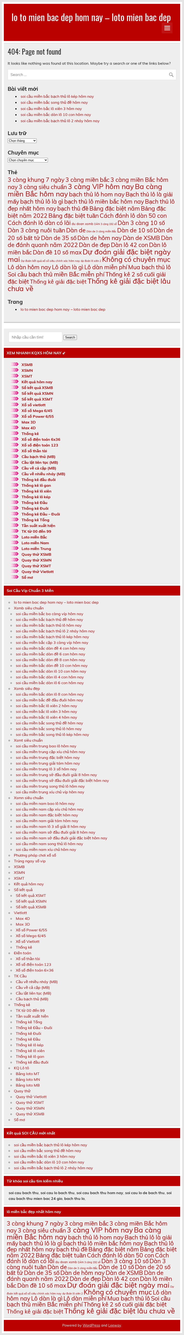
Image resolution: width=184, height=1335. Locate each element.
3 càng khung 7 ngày (36, 179)
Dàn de (76, 230)
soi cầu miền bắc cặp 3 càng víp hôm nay (52, 642)
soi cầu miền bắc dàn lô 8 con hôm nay (50, 694)
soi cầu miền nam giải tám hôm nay (47, 820)
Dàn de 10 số (135, 230)
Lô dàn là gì (67, 267)
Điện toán (22, 953)
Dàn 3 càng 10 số (141, 222)
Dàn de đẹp (94, 244)
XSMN (27, 370)
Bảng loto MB (28, 1085)
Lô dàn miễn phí (105, 267)
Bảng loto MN (28, 1079)
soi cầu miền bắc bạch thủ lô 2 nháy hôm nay (60, 120)
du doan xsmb (82, 224)
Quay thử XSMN (37, 560)
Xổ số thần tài (34, 450)
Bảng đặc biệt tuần (73, 215)
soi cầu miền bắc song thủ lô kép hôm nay (52, 734)
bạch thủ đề (72, 208)
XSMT (27, 376)
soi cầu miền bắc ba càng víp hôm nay (49, 613)
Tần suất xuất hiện (38, 525)
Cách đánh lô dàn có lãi (39, 222)
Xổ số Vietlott (28, 941)
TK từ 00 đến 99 (36, 531)
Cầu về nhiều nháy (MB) (43, 473)
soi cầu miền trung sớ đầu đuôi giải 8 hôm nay (56, 774)
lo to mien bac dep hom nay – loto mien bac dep (91, 17)
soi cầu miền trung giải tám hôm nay (48, 763)
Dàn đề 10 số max (57, 252)
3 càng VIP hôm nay (101, 186)
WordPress (91, 1325)
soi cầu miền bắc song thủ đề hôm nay (54, 102)
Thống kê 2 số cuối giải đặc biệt (125, 1304)
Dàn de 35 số (58, 237)
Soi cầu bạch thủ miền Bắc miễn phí (56, 274)
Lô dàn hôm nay (29, 267)
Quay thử (22, 1091)
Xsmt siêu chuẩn (28, 740)
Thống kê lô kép (36, 496)
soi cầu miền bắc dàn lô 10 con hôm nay (56, 114)
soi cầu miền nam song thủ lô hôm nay (49, 843)
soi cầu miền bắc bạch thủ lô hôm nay (49, 625)
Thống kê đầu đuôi (39, 479)
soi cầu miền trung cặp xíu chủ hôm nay (50, 751)
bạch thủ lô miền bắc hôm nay (104, 201)
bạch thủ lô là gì (41, 201)
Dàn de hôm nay (99, 237)
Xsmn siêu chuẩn (28, 797)
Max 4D (29, 427)
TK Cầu (20, 976)
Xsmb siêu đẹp (27, 688)
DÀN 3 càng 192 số (105, 224)
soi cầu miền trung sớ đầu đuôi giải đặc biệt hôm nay (62, 780)
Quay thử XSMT (36, 565)
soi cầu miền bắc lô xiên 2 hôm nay (46, 705)
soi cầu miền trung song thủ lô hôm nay (50, 786)
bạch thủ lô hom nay (97, 194)
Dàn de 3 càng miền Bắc (101, 231)
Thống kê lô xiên (37, 491)
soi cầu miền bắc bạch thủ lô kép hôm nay (57, 96)
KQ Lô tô (21, 1068)
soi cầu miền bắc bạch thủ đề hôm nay (49, 619)
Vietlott (20, 912)
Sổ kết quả (23, 889)
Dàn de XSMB (141, 237)
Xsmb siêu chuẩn (29, 608)
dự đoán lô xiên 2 (91, 261)
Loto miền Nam (35, 542)
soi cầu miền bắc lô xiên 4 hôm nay (46, 717)
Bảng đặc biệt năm (114, 208)
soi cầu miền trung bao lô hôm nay (46, 746)
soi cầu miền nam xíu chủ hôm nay (46, 849)
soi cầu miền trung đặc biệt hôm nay (48, 757)
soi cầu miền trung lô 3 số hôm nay (46, 769)
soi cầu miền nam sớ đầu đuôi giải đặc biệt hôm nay (61, 838)
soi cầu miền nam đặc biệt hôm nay (47, 815)
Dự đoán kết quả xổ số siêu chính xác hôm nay (50, 261)
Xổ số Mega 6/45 (37, 410)
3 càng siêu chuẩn (43, 186)
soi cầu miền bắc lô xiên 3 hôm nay (51, 108)
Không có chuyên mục (136, 259)
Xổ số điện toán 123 (40, 445)
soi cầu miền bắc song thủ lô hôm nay (49, 728)
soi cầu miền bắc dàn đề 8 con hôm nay (50, 659)
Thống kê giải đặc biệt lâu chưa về (89, 285)
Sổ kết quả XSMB (37, 387)
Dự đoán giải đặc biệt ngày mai (89, 255)
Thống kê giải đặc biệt (58, 281)
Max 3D (29, 422)
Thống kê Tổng (35, 519)
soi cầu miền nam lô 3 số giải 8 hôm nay (51, 826)
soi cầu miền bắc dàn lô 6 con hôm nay (50, 682)
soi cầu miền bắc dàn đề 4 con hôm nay (50, 648)
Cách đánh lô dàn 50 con (133, 215)
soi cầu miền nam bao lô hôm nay (45, 803)
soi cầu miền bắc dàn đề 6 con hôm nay (50, 654)
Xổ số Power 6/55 (38, 416)
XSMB (27, 364)
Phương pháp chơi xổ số (35, 855)
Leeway (114, 1325)
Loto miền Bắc (34, 537)
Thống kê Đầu (34, 502)
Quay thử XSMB (36, 554)
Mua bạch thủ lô (149, 267)
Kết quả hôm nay (37, 381)
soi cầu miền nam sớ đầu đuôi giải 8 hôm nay (55, 832)
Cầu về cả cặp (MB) (39, 468)
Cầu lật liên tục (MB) (40, 462)
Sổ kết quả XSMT (37, 399)
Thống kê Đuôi (35, 508)
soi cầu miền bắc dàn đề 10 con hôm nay (52, 665)
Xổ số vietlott (34, 404)
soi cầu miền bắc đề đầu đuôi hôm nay (49, 700)
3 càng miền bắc (87, 179)
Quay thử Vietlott (38, 571)
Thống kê (30, 433)
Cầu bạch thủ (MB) (39, 456)
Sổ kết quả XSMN (37, 393)
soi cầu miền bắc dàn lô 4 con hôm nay (50, 677)
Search (70, 337)
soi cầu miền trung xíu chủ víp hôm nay (50, 792)
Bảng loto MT (28, 1073)
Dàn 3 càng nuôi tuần (36, 230)
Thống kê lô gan (36, 485)
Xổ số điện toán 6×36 (35, 970)
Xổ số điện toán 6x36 (41, 439)
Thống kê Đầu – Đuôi (41, 514)
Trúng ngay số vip (30, 861)
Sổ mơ (27, 577)
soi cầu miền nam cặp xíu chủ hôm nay (50, 809)
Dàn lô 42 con (129, 244)
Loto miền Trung (36, 548)
